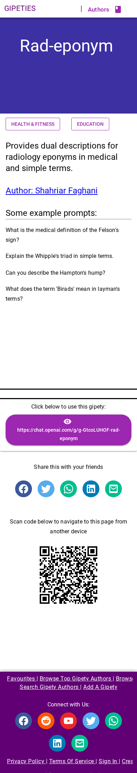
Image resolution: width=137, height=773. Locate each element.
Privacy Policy (26, 761)
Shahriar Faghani (52, 191)
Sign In (109, 761)
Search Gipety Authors (50, 687)
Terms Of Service (72, 761)
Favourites (22, 678)
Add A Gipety (100, 687)
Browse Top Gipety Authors (76, 678)
